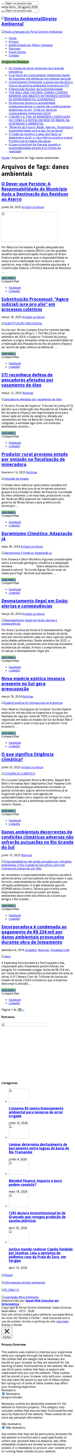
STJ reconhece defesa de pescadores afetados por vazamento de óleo (27, 380)
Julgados (31, 950)
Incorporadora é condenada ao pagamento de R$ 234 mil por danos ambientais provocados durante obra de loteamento (34, 934)
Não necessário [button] (11, 1424)
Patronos (14, 48)
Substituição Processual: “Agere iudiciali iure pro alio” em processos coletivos (35, 304)
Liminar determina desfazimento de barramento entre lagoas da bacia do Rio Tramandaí (39, 1148)
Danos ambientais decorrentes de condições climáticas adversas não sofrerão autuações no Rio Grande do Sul (37, 839)
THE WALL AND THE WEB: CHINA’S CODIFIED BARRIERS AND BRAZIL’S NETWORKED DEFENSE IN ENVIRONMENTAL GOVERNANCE (39, 96)
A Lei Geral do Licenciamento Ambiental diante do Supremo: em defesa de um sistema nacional (40, 77)
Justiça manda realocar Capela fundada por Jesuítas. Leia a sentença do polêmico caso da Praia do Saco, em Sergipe (41, 1255)
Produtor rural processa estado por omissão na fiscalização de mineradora (34, 459)
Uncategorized (59, 950)
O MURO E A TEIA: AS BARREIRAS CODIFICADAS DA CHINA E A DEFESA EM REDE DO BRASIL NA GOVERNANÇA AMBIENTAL (39, 120)
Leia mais (62, 1321)
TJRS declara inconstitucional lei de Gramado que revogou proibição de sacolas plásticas (37, 1217)
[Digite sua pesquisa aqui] (2, 4)
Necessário (13, 1394)
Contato (14, 55)
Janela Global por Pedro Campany (31, 45)
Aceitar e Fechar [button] (11, 1325)
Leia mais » (8, 278)
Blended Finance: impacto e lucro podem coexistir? (35, 1183)
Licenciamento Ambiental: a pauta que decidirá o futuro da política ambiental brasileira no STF (41, 83)
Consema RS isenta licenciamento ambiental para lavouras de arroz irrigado (36, 1112)
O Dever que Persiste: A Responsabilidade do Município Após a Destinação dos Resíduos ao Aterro (34, 191)
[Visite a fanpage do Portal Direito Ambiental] (31, 32)
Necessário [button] (8, 1390)
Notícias (27, 393)
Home (13, 38)
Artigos (13, 41)
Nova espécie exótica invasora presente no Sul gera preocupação (33, 683)
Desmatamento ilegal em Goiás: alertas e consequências (34, 603)
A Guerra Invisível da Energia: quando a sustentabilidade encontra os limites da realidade (35, 148)
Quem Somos (17, 52)
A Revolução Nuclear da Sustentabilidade (36, 89)
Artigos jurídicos (33, 207)
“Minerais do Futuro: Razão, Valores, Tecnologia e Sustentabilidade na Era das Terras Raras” (41, 128)
